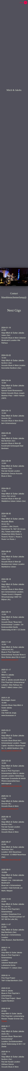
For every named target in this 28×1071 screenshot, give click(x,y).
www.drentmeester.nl (9, 659)
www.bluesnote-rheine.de (11, 786)
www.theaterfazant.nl (9, 808)
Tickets (4, 1021)
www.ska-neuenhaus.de (11, 859)
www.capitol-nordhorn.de (11, 750)
